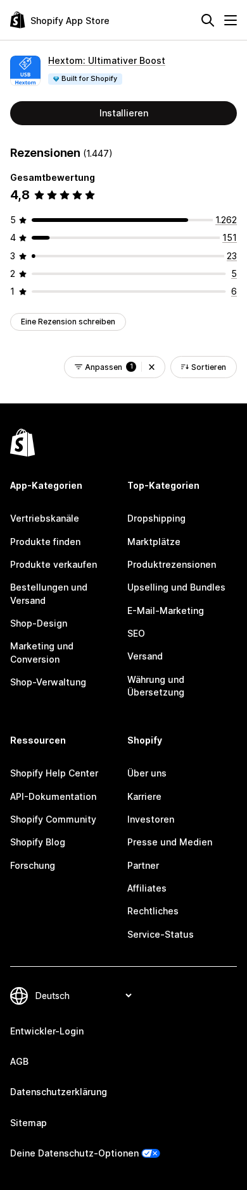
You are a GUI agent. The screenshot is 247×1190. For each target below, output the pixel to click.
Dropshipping (156, 518)
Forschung (32, 865)
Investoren (150, 819)
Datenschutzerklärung (58, 1091)
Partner (143, 865)
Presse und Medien (169, 842)
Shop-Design (38, 623)
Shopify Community (53, 819)
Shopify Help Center (54, 773)
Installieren (123, 112)
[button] (151, 367)
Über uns (147, 773)
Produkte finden (45, 541)
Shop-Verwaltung (48, 682)
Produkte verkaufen (53, 564)
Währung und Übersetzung (155, 685)
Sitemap (28, 1122)
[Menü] (230, 20)
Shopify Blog (37, 842)
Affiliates (147, 888)
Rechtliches (153, 910)
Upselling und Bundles (176, 587)
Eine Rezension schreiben (68, 321)
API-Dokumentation (53, 796)
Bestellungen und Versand (48, 593)
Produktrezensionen (171, 564)
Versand (145, 656)
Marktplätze (153, 541)
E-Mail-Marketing (165, 610)
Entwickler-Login (47, 1031)
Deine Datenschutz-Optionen (74, 1153)
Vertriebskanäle (44, 518)
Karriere (144, 796)
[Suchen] (207, 20)
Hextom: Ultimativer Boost (106, 60)
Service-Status (160, 934)
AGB (19, 1061)
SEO (136, 633)
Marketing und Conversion (41, 652)
